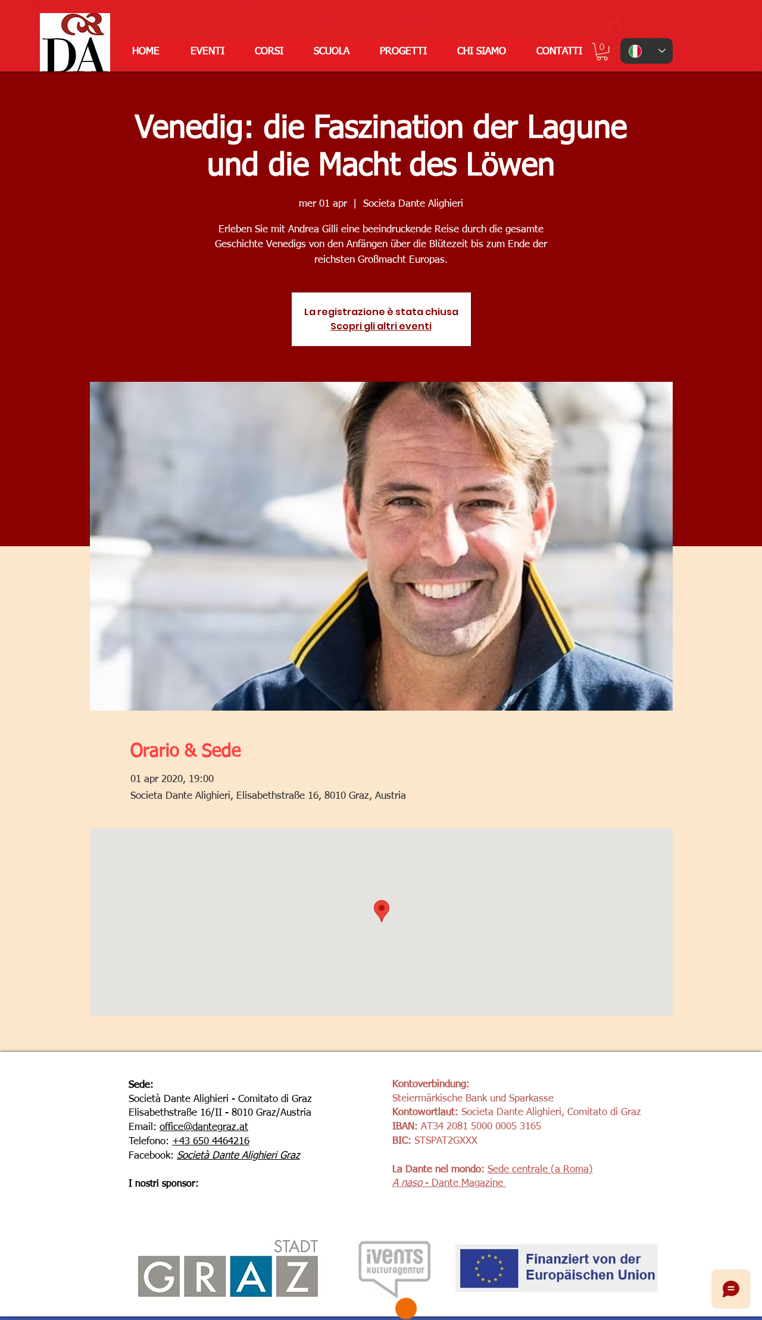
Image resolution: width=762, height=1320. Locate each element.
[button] (602, 51)
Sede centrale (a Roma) (540, 1170)
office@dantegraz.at (204, 1127)
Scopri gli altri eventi (381, 326)
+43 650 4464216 (210, 1142)
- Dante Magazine (462, 1183)
